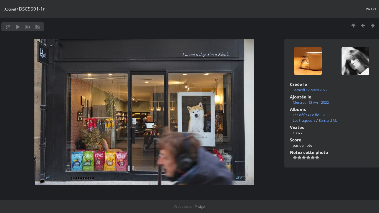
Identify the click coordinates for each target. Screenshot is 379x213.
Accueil (10, 9)
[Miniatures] (353, 25)
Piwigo (200, 206)
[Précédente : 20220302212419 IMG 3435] (363, 25)
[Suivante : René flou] (373, 25)
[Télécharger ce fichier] (37, 27)
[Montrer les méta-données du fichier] (28, 27)
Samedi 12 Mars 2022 (310, 89)
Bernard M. (328, 120)
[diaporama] (18, 27)
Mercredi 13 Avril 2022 (311, 102)
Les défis (300, 114)
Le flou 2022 (320, 114)
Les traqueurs (304, 120)
